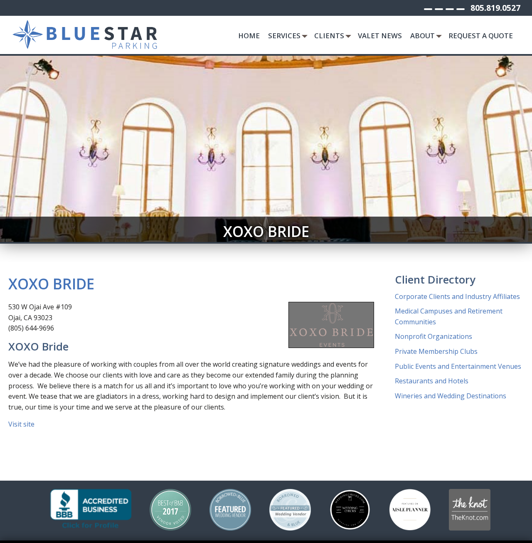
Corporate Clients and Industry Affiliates (457, 296)
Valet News (380, 35)
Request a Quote (480, 35)
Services (284, 35)
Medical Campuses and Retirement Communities (448, 316)
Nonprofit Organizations (433, 336)
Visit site (21, 424)
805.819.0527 (495, 7)
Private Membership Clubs (436, 351)
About (422, 35)
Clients (329, 35)
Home (249, 35)
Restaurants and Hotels (431, 380)
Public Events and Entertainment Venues (458, 366)
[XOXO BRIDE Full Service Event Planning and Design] (331, 325)
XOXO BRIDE (51, 284)
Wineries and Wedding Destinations (450, 395)
